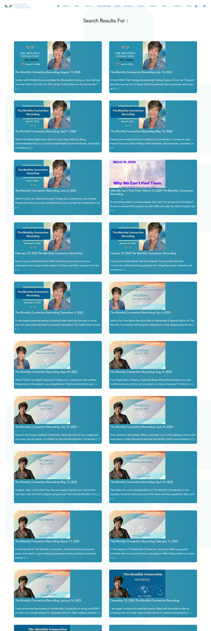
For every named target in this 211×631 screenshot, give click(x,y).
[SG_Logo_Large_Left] (17, 4)
